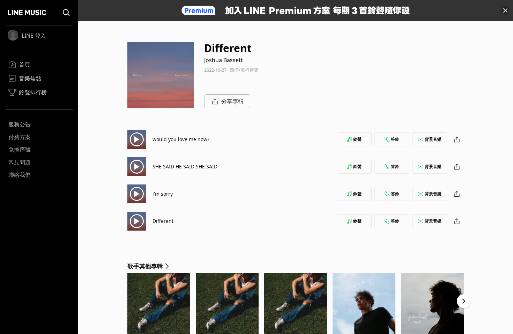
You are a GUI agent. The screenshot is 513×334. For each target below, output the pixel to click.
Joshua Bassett (223, 60)
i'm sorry (163, 193)
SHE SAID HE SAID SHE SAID (185, 166)
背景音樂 (433, 139)
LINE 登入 (34, 35)
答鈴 (395, 139)
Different (163, 221)
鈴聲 (357, 139)
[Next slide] (464, 301)
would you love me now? (181, 139)
